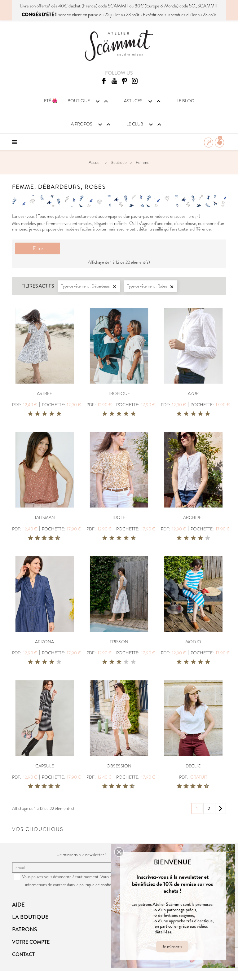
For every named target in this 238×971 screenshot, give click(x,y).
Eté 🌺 (50, 101)
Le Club (144, 124)
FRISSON (119, 642)
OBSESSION (119, 766)
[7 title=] (48, 538)
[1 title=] (30, 414)
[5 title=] (59, 414)
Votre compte (31, 942)
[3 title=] (45, 414)
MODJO (193, 642)
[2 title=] (37, 414)
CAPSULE (44, 766)
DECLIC (193, 766)
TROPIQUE (119, 393)
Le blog (185, 101)
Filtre (38, 248)
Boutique (89, 101)
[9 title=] (55, 538)
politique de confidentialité (102, 884)
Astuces (143, 101)
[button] (119, 852)
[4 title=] (52, 414)
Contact (23, 954)
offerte (43, 5)
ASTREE (44, 393)
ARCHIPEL (193, 517)
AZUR (193, 393)
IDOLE (118, 517)
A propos (91, 124)
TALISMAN (44, 517)
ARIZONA (44, 642)
